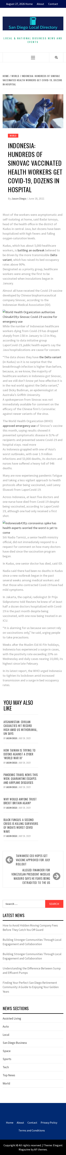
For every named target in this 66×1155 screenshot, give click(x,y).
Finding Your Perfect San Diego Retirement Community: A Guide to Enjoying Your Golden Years (31, 987)
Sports (7, 1059)
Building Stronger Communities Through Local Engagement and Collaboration (32, 942)
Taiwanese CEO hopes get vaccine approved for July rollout (33, 860)
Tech (6, 1067)
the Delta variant (50, 357)
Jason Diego (19, 198)
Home (29, 4)
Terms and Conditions (31, 1130)
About (40, 4)
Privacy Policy (49, 1122)
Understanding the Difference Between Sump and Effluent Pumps (32, 970)
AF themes (40, 1149)
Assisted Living (12, 1018)
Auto (6, 1026)
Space (7, 1051)
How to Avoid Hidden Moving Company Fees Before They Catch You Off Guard (30, 928)
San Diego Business (15, 1043)
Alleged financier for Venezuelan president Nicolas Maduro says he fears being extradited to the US (30, 876)
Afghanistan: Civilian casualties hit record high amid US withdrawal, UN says (20, 728)
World (13, 135)
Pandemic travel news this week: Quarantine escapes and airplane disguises (21, 779)
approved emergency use (19, 426)
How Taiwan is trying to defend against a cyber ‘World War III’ (20, 754)
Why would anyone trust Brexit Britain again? (20, 801)
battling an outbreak (31, 250)
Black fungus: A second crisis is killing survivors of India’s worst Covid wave (21, 826)
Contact (53, 4)
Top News (9, 1075)
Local (6, 1035)
